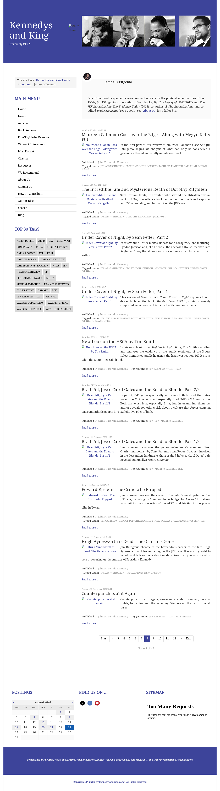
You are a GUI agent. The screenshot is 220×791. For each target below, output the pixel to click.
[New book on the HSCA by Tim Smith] (100, 349)
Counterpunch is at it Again (109, 593)
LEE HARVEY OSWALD (29, 278)
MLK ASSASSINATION (56, 284)
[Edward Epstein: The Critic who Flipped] (100, 497)
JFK (65, 265)
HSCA (56, 265)
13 (43, 722)
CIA (51, 240)
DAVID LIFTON (182, 318)
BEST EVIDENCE (164, 318)
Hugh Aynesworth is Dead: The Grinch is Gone (128, 541)
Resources (24, 165)
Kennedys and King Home (53, 80)
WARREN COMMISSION (30, 302)
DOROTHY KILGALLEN (139, 216)
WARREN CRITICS (58, 302)
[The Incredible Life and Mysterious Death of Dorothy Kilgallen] (100, 199)
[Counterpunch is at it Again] (100, 601)
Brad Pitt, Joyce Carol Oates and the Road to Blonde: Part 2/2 (141, 389)
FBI (41, 253)
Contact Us (25, 186)
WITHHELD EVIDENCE (58, 309)
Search (22, 208)
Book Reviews (27, 130)
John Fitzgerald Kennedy (113, 162)
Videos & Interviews (31, 144)
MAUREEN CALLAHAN (184, 166)
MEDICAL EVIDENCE (28, 284)
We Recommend (28, 172)
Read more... (90, 175)
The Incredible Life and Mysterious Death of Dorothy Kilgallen (144, 189)
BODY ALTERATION (142, 318)
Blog (21, 215)
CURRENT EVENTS (57, 247)
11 (167, 638)
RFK (54, 290)
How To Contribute (30, 193)
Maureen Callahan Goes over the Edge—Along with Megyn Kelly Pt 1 (146, 137)
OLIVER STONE (25, 290)
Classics (23, 158)
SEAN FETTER (181, 268)
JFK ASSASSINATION (29, 271)
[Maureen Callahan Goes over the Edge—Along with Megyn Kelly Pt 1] (100, 149)
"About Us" (149, 110)
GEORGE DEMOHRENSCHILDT (136, 520)
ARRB (41, 240)
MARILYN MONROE (158, 166)
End (188, 638)
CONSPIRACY (24, 247)
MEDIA (50, 278)
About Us (24, 179)
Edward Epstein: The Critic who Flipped (121, 489)
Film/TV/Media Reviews (33, 137)
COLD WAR (63, 240)
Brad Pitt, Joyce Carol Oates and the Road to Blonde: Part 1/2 (141, 441)
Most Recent (26, 151)
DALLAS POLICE (26, 253)
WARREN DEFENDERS (29, 309)
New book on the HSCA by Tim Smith (119, 341)
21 (51, 727)
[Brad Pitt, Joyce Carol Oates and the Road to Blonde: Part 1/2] (100, 451)
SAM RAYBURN (163, 268)
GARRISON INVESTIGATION (32, 265)
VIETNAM (51, 296)
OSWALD (43, 290)
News (21, 116)
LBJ (46, 271)
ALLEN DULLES (25, 240)
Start (104, 638)
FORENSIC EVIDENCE (53, 259)
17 (16, 727)
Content (25, 84)
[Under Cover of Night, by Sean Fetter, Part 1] (100, 299)
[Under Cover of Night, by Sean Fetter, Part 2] (100, 245)
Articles (23, 123)
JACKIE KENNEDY (136, 166)
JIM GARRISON (109, 520)
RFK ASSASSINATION (29, 296)
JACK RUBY (159, 216)
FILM (50, 253)
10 (159, 638)
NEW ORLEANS (163, 520)
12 (174, 638)
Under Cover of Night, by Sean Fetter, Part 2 (125, 237)
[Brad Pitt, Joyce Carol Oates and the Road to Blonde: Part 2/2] (100, 399)
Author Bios (26, 200)
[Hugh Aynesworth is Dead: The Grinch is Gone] (100, 549)
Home (22, 109)
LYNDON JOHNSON (142, 268)
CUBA (39, 247)
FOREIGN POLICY (26, 259)
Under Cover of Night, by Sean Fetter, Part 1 (125, 291)
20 (43, 727)
